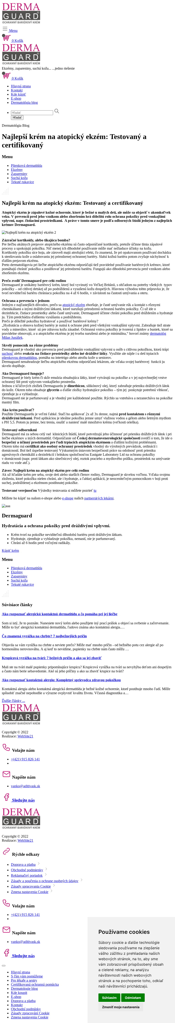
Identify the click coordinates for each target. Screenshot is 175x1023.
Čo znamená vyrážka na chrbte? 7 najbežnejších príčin (44, 636)
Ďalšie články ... (13, 701)
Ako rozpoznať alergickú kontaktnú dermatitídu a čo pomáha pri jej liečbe (59, 614)
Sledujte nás (23, 800)
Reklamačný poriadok (27, 875)
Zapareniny (19, 174)
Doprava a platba (23, 864)
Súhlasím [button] (109, 998)
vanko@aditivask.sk (25, 786)
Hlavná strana (21, 86)
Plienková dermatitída (26, 165)
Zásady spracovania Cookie (31, 886)
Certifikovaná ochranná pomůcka (35, 984)
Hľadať (17, 117)
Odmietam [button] (133, 998)
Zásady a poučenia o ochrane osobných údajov (44, 881)
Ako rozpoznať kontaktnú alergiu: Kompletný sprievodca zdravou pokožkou (61, 680)
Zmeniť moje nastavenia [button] (120, 1007)
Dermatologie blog (24, 988)
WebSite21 (25, 736)
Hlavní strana (20, 972)
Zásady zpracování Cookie (30, 1013)
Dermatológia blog (24, 102)
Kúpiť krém (10, 550)
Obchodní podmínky (26, 1009)
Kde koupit (19, 993)
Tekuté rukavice (22, 182)
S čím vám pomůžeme (27, 976)
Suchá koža (19, 178)
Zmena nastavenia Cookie (29, 892)
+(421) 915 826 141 (25, 759)
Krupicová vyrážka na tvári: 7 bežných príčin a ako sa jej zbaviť (51, 658)
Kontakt (17, 90)
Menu (13, 31)
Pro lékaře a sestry (24, 980)
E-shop (16, 98)
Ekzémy (17, 170)
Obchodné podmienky (27, 870)
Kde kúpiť (18, 94)
